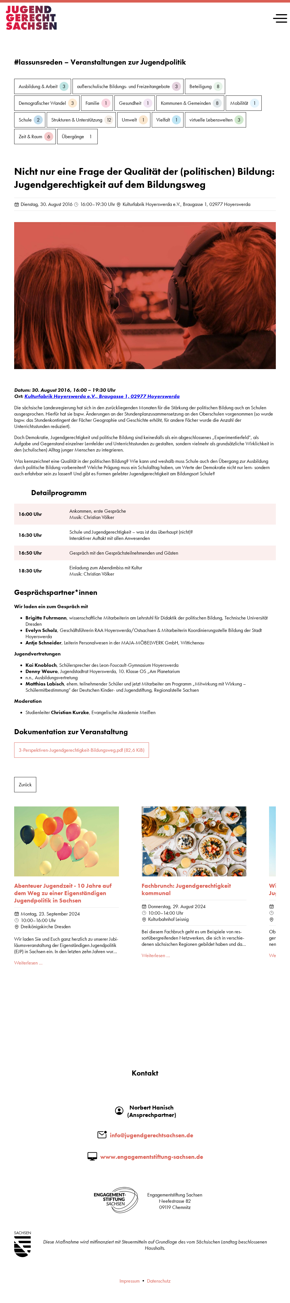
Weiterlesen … (28, 963)
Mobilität (243, 103)
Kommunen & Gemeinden (190, 103)
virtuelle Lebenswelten (214, 120)
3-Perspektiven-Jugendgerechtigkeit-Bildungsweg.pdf (81, 750)
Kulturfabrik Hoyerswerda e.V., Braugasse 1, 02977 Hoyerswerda (102, 396)
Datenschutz (158, 1281)
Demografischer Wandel (46, 103)
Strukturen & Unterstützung (81, 120)
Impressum (130, 1281)
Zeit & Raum (34, 136)
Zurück (25, 785)
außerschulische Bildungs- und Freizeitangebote (127, 86)
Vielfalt (167, 120)
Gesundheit (134, 103)
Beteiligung (204, 86)
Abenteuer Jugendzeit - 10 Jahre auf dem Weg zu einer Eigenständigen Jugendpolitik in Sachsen (63, 893)
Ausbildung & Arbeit (42, 86)
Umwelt (133, 120)
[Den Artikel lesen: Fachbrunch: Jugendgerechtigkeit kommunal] (194, 841)
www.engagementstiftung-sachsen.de (151, 1157)
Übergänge (77, 136)
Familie (96, 103)
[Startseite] (31, 28)
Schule (29, 120)
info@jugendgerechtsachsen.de (151, 1135)
